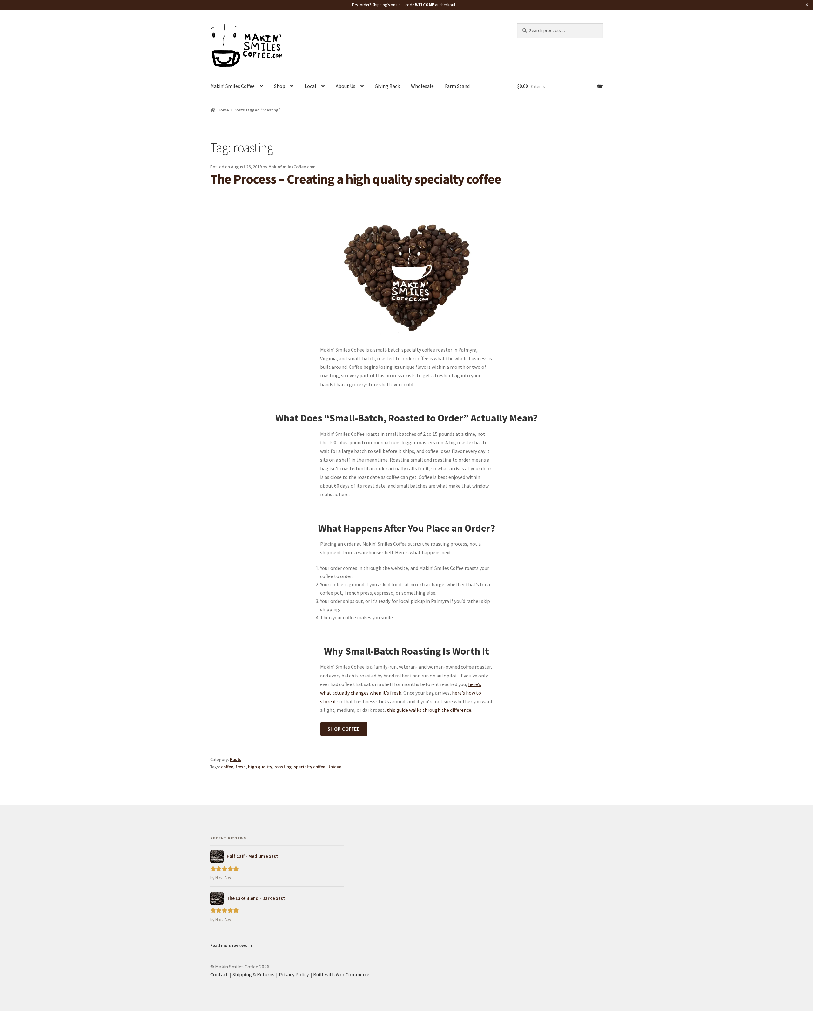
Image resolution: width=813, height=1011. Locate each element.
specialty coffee (309, 767)
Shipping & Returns (253, 974)
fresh (240, 767)
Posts (235, 759)
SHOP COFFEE (343, 728)
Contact (219, 974)
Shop (279, 86)
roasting (283, 767)
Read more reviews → (231, 945)
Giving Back (387, 86)
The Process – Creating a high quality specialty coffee (355, 179)
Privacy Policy (294, 974)
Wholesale (422, 86)
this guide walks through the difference (429, 710)
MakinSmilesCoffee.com (292, 167)
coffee (227, 767)
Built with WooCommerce (341, 974)
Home (223, 110)
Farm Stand (457, 86)
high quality (260, 767)
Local (310, 86)
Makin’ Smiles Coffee (232, 86)
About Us (345, 86)
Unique (334, 767)
